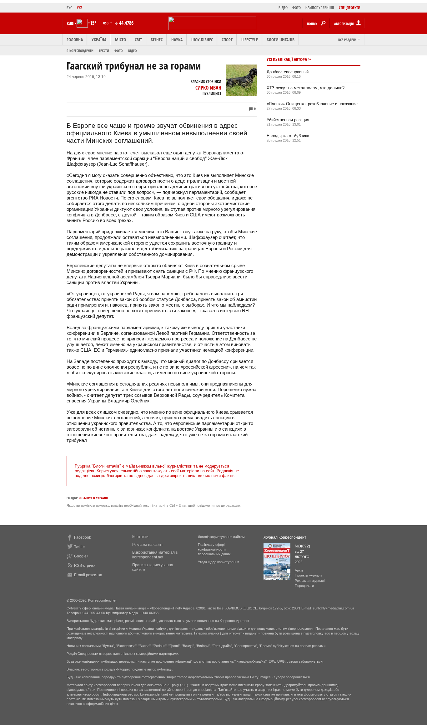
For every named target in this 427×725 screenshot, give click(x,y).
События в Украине (93, 497)
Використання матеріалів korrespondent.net (155, 554)
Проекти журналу (308, 575)
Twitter (79, 547)
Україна (99, 40)
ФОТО (296, 7)
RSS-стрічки (85, 565)
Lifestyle (249, 40)
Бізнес (157, 40)
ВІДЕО (283, 7)
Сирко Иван (208, 87)
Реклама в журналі (309, 581)
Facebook (82, 537)
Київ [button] (70, 23)
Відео (132, 50)
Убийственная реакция (288, 119)
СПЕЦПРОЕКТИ (349, 7)
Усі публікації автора (287, 59)
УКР (80, 7)
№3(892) (302, 546)
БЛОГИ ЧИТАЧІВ (280, 40)
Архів (299, 570)
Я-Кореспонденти (80, 50)
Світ (138, 40)
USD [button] (106, 23)
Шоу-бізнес (202, 40)
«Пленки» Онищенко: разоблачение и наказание (312, 103)
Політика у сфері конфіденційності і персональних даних (214, 549)
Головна (75, 40)
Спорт (227, 40)
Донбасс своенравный (288, 72)
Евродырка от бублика (288, 135)
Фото (118, 50)
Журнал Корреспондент (285, 537)
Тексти (104, 50)
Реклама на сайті (147, 544)
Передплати (304, 586)
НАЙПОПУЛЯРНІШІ (319, 7)
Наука (177, 40)
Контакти (140, 537)
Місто (120, 40)
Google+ (81, 556)
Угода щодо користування (218, 562)
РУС (69, 7)
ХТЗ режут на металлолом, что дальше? (305, 87)
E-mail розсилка (88, 575)
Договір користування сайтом (221, 537)
